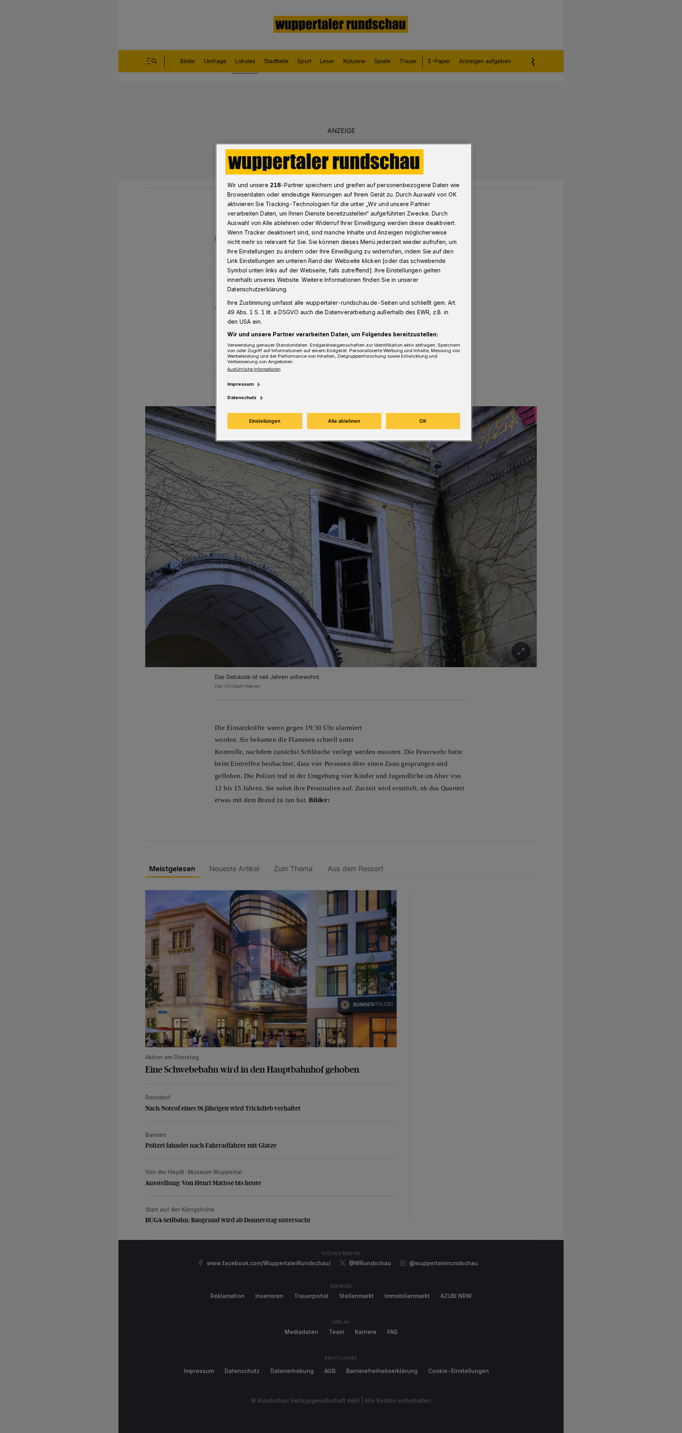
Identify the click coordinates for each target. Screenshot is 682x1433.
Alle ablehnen (344, 421)
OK (423, 421)
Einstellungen (264, 421)
